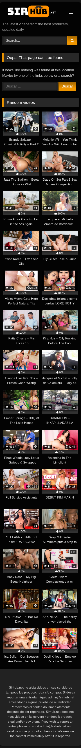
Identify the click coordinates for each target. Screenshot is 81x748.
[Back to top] (67, 734)
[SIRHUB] (33, 12)
